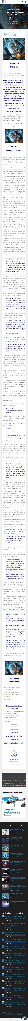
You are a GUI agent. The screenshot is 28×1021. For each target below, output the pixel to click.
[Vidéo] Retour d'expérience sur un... (12, 811)
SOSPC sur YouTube (8, 1013)
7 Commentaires (16, 813)
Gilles (6, 946)
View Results (14, 729)
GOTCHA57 (8, 815)
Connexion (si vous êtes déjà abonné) (11, 776)
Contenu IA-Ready (14, 1019)
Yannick (7, 939)
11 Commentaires (14, 21)
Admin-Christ (14, 17)
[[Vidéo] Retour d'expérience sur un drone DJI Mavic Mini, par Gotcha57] (14, 801)
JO (6, 932)
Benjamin (7, 916)
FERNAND (8, 923)
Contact (19, 1013)
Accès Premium (8, 798)
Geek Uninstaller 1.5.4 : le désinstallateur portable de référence (15, 925)
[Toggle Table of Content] (14, 34)
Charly (13, 849)
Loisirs (17, 9)
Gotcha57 (15, 798)
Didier (13, 881)
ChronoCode (11, 9)
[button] (24, 1019)
